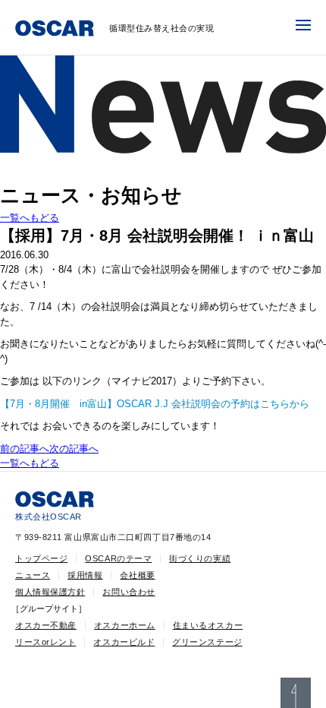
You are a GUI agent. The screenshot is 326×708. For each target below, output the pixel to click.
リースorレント (45, 641)
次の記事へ (74, 448)
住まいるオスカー (208, 625)
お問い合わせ (128, 591)
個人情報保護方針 (50, 591)
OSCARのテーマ (118, 558)
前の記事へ (24, 448)
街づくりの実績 (199, 558)
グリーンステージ (207, 641)
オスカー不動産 (46, 625)
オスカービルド (124, 641)
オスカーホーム (124, 625)
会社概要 (137, 575)
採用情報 (84, 575)
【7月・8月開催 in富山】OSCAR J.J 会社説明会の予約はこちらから (154, 403)
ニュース (32, 575)
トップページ (41, 558)
